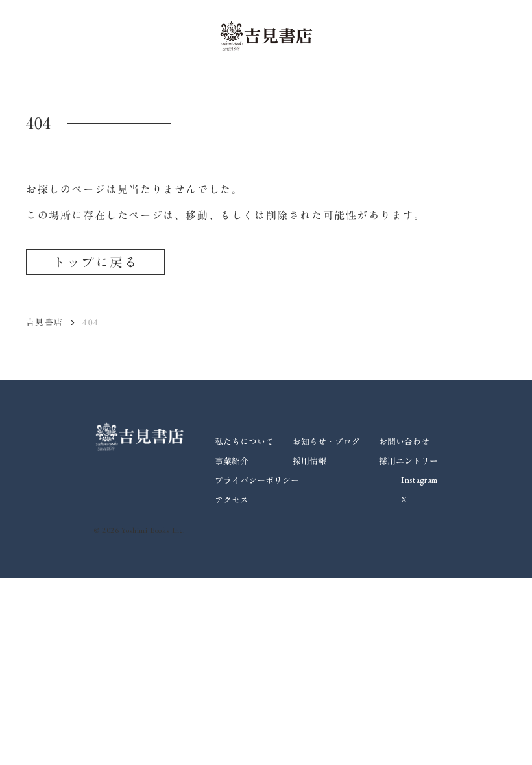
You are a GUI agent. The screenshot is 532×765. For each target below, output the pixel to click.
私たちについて (244, 441)
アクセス (231, 499)
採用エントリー (408, 461)
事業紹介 (231, 461)
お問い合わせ (404, 441)
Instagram (419, 480)
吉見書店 (44, 322)
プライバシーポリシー (257, 480)
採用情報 (309, 461)
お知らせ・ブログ (326, 441)
